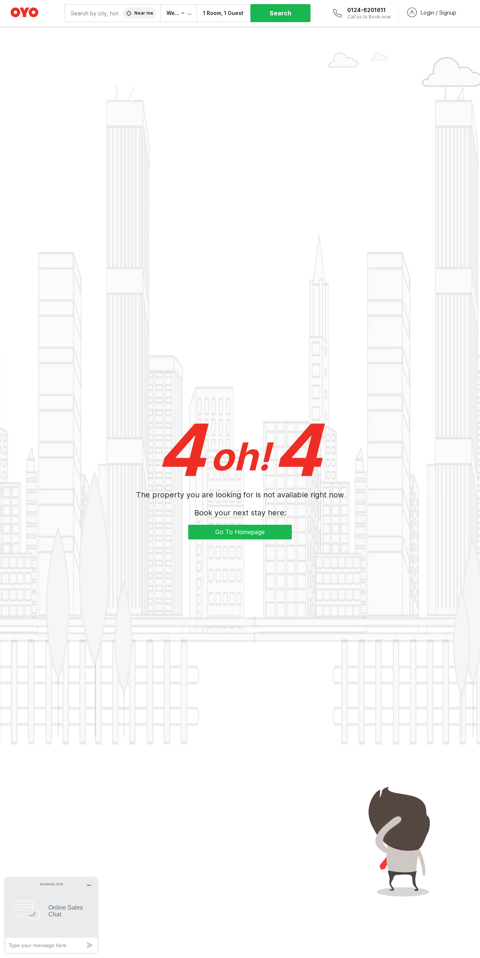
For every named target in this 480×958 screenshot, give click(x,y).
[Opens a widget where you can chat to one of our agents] (51, 915)
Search (280, 13)
